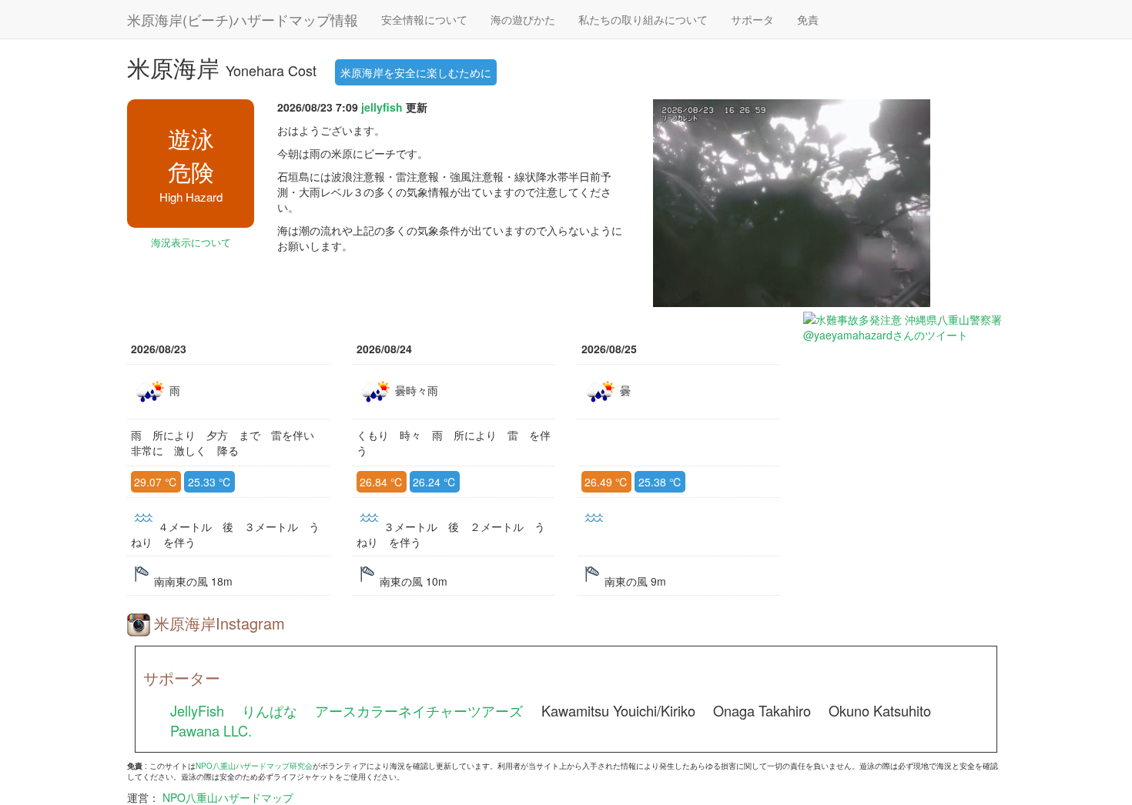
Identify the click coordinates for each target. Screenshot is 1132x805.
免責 (808, 19)
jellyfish (382, 107)
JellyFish (197, 710)
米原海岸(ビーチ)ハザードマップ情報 (242, 19)
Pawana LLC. (211, 730)
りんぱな (269, 710)
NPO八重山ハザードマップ (227, 797)
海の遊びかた (523, 19)
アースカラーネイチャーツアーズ (419, 710)
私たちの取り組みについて (643, 19)
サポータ (752, 19)
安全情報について (424, 19)
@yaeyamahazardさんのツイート (885, 334)
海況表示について (191, 242)
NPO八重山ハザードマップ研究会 (254, 765)
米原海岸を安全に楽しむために (415, 72)
